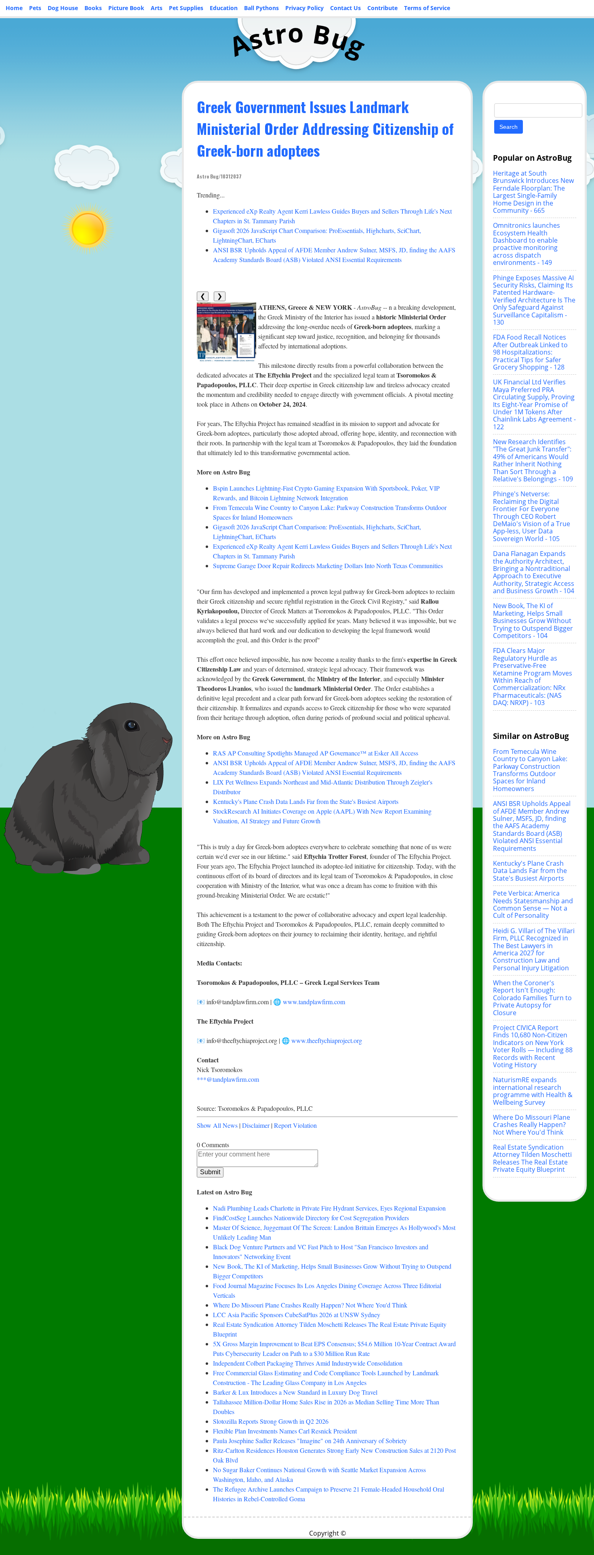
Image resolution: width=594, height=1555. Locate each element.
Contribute (382, 8)
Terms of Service (427, 8)
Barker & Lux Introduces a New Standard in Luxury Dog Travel (295, 1392)
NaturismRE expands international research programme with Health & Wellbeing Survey (533, 1090)
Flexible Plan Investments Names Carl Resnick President (285, 1431)
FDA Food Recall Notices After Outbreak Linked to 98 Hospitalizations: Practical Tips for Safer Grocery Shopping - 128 (530, 352)
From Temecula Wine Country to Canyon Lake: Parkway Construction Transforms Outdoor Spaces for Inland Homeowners (530, 770)
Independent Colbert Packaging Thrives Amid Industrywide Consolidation (307, 1363)
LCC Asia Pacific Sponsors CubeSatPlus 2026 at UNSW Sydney (296, 1314)
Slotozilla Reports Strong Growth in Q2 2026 (271, 1421)
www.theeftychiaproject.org (326, 1040)
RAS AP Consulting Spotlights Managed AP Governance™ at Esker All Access (315, 753)
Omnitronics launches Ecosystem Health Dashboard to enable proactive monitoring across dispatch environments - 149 (526, 244)
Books (93, 8)
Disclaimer (256, 1125)
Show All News (217, 1125)
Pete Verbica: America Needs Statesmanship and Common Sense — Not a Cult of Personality (533, 904)
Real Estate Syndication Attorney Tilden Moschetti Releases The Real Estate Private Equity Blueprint (532, 1158)
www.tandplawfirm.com (314, 1001)
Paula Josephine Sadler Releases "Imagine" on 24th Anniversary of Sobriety (310, 1440)
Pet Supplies (186, 8)
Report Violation (295, 1125)
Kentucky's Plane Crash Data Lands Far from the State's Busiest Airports (305, 801)
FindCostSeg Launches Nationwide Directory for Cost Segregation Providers (311, 1217)
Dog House (63, 8)
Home (14, 8)
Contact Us (345, 8)
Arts (156, 8)
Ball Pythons (261, 8)
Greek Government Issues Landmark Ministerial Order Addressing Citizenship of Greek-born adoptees (325, 128)
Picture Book (126, 8)
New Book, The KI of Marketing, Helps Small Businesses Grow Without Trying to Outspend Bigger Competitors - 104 (533, 620)
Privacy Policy (304, 8)
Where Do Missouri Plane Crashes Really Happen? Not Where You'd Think (310, 1305)
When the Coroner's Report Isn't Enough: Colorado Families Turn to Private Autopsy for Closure (532, 997)
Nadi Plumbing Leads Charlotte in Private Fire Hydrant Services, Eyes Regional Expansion (329, 1208)
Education (224, 8)
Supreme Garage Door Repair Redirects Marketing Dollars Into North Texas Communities (328, 565)
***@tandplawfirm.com (228, 1079)
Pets (35, 8)
